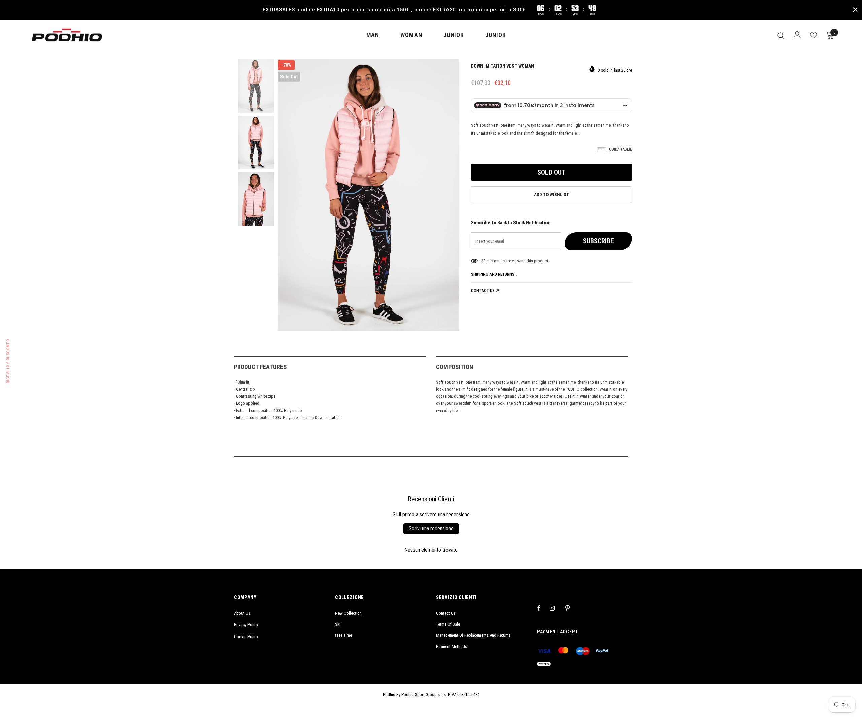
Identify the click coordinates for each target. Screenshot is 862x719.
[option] (368, 195)
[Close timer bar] (855, 9)
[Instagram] (556, 608)
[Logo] (66, 35)
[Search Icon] (780, 35)
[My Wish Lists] (813, 35)
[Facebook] (543, 608)
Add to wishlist (551, 194)
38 (483, 260)
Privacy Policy (246, 624)
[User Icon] (797, 34)
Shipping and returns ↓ (494, 274)
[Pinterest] (571, 608)
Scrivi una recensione (431, 528)
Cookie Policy (246, 636)
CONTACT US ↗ (485, 290)
